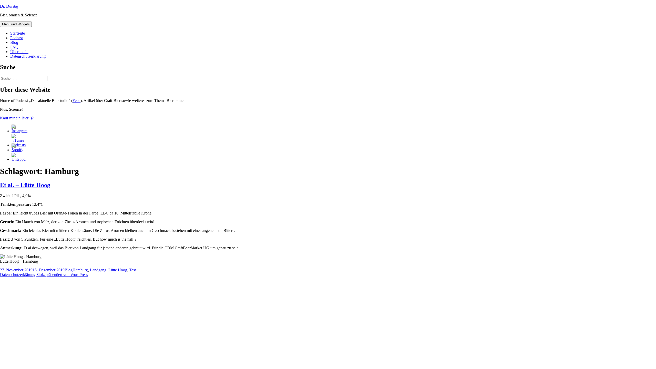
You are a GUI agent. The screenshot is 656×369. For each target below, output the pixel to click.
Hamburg (80, 270)
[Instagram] (19, 131)
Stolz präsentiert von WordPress (62, 274)
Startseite (17, 33)
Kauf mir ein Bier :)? (17, 118)
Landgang (98, 270)
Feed (76, 100)
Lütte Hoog (117, 270)
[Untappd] (19, 159)
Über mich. (19, 51)
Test (132, 270)
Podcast (16, 38)
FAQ (14, 47)
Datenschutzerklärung (28, 56)
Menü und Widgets (16, 24)
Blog (14, 42)
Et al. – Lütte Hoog (25, 185)
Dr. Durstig (9, 6)
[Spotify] (17, 150)
